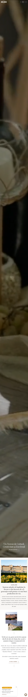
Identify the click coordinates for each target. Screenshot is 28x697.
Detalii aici (4, 694)
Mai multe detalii (13, 549)
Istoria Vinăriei (13, 661)
